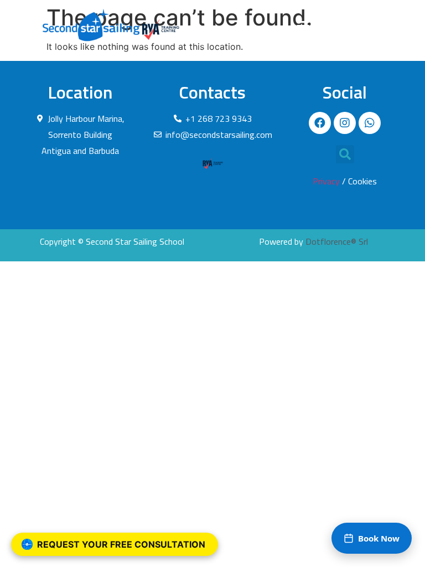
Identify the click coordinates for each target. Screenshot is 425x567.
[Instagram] (345, 123)
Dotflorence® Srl (336, 241)
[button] (303, 24)
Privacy (326, 181)
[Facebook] (320, 123)
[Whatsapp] (370, 123)
